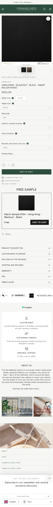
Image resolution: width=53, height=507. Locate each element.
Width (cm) (6, 98)
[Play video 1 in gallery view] (29, 69)
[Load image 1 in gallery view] (23, 69)
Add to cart (26, 172)
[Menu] (3, 9)
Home (4, 77)
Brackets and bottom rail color (26, 143)
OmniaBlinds (6, 82)
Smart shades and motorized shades (21, 77)
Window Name (7, 154)
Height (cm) (6, 103)
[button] (44, 9)
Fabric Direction (26, 133)
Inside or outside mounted (26, 123)
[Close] (49, 478)
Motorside (6, 113)
